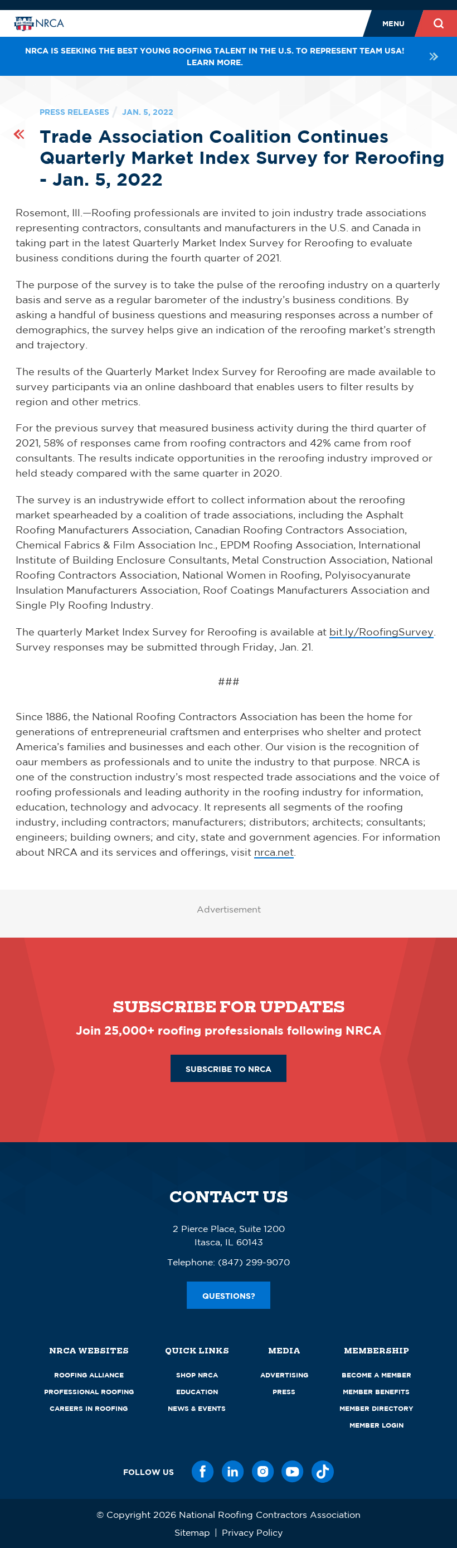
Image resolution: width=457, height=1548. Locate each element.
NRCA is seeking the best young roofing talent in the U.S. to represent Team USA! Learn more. (215, 56)
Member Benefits (376, 1391)
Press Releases (74, 112)
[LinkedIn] (233, 1471)
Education (197, 1391)
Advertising (284, 1375)
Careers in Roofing (89, 1408)
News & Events (197, 1408)
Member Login (376, 1425)
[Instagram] (263, 1471)
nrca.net (274, 851)
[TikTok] (323, 1471)
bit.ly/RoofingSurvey (381, 631)
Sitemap (192, 1532)
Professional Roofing (89, 1391)
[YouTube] (292, 1471)
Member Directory (376, 1408)
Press (284, 1391)
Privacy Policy (252, 1532)
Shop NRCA (197, 1375)
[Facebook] (203, 1471)
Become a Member (376, 1375)
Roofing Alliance (89, 1375)
